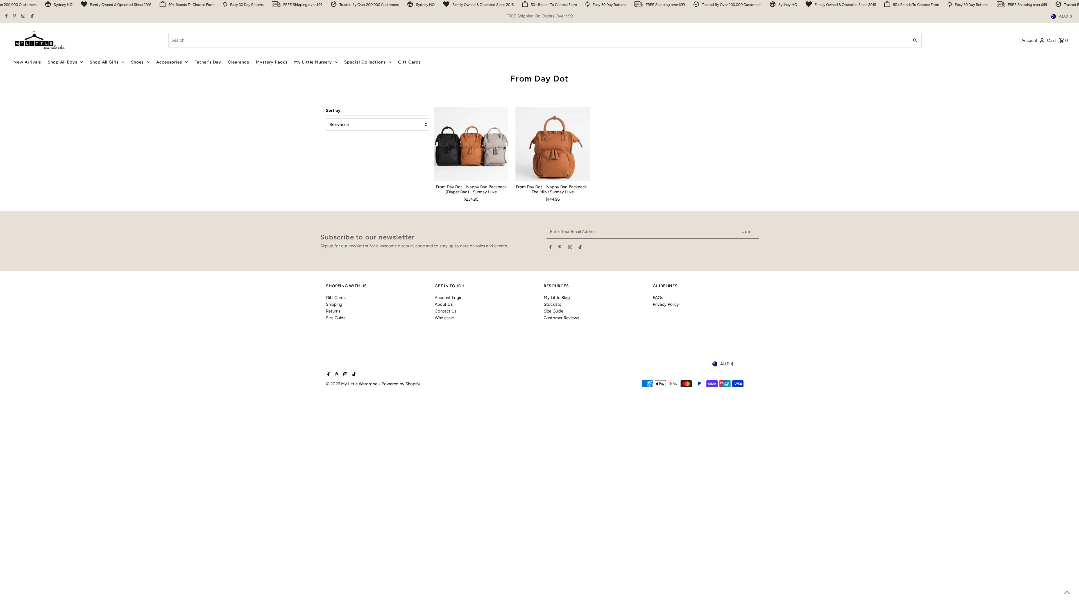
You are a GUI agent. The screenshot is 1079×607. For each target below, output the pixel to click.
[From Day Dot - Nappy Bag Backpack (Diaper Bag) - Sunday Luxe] (471, 144)
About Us (444, 304)
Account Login (448, 297)
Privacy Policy (666, 304)
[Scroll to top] (1067, 592)
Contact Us (446, 311)
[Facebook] (6, 16)
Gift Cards (336, 297)
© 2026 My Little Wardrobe (352, 383)
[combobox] (538, 40)
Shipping (334, 304)
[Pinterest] (14, 16)
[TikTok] (31, 16)
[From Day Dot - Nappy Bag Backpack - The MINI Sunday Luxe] (552, 144)
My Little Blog (557, 297)
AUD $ (1065, 16)
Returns (333, 311)
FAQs (658, 297)
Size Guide (336, 317)
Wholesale (444, 317)
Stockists (552, 304)
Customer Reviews (561, 317)
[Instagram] (22, 16)
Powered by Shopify (401, 383)
